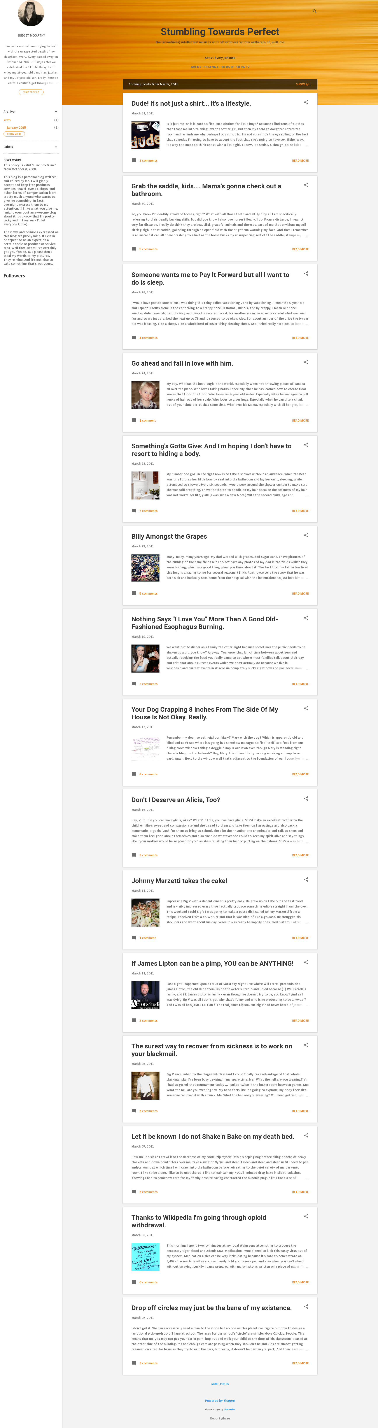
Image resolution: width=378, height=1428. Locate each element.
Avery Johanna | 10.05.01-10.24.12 (220, 67)
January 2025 (16, 128)
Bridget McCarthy (31, 35)
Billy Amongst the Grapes (169, 536)
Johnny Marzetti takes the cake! (179, 881)
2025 (7, 120)
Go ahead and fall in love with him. (182, 363)
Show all (303, 84)
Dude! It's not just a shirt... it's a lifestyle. (191, 103)
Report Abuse (220, 1418)
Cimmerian (229, 1409)
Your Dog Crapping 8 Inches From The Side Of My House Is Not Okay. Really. (204, 713)
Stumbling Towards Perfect (220, 31)
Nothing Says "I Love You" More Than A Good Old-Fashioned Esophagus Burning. (204, 623)
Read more (300, 161)
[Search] (314, 12)
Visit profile (31, 92)
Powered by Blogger (220, 1401)
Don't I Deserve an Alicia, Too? (175, 800)
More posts (220, 1384)
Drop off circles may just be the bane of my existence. (211, 1308)
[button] (306, 103)
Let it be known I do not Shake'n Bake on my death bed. (212, 1136)
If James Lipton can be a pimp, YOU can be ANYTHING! (212, 963)
